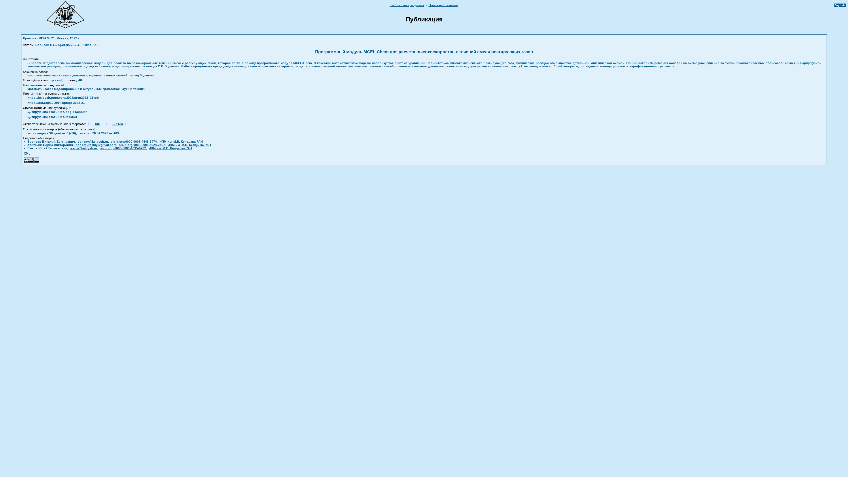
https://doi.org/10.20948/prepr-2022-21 (56, 102)
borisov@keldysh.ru (93, 141)
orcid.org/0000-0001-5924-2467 (142, 145)
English (840, 5)
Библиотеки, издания (407, 5)
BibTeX (117, 124)
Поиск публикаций (443, 5)
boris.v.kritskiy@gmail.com (96, 145)
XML (27, 153)
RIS (97, 124)
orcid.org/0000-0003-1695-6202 (123, 148)
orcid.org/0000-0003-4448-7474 (134, 141)
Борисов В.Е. (45, 45)
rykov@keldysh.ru (83, 148)
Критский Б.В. (69, 45)
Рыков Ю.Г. (90, 45)
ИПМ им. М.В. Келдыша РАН (181, 141)
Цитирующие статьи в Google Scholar (57, 112)
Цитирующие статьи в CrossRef (52, 117)
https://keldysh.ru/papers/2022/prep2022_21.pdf (63, 97)
